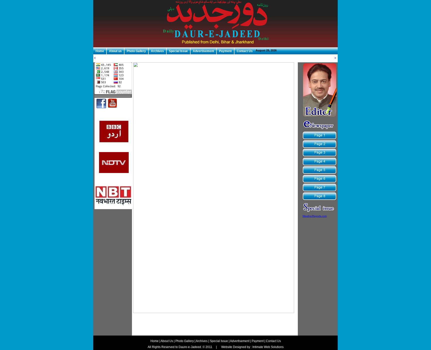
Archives (157, 51)
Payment (225, 51)
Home (100, 51)
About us (115, 51)
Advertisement (203, 51)
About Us (167, 341)
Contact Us (245, 51)
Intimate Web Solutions (268, 347)
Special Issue (178, 51)
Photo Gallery (136, 51)
